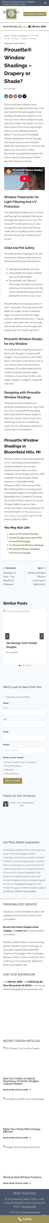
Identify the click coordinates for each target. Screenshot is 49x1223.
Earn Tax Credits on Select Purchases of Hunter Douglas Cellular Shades (21, 1081)
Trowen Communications (31, 1212)
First (5, 708)
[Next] (42, 636)
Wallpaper (9, 769)
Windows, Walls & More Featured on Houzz (22, 804)
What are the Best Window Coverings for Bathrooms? (37, 576)
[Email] (15, 96)
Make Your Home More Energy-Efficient (22, 1130)
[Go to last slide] (7, 636)
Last (5, 719)
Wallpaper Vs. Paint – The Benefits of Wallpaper (10, 576)
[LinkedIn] (6, 96)
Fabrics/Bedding (12, 773)
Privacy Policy (29, 1192)
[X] (24, 96)
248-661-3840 (14, 981)
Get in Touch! (12, 781)
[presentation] (24, 623)
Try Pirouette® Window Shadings (26, 545)
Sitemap (17, 1192)
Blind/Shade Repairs (13, 766)
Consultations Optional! (35, 14)
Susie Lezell (11, 88)
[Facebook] (20, 96)
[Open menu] (45, 3)
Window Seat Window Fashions (22, 1177)
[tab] (19, 665)
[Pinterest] (11, 96)
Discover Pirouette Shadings (23, 533)
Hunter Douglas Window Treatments (20, 762)
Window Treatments (14, 44)
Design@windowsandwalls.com (26, 989)
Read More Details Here (17, 1090)
